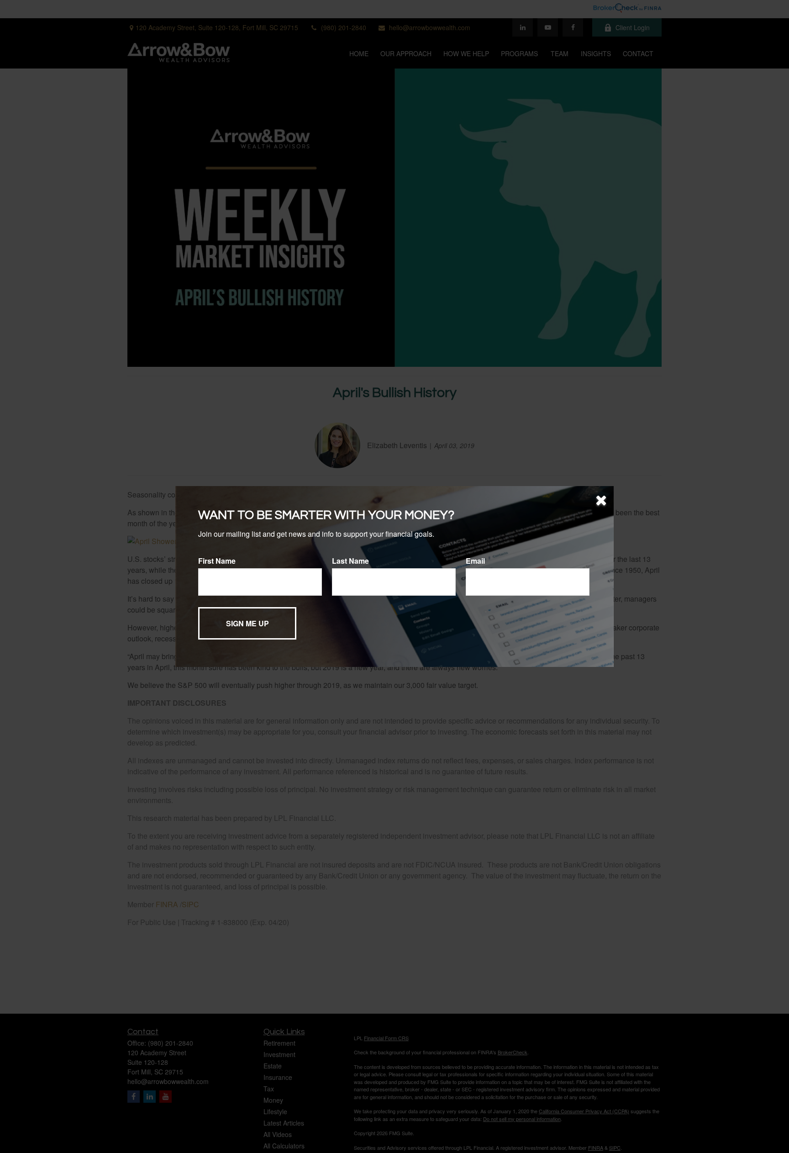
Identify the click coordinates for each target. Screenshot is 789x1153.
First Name (217, 560)
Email (475, 560)
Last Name (350, 560)
